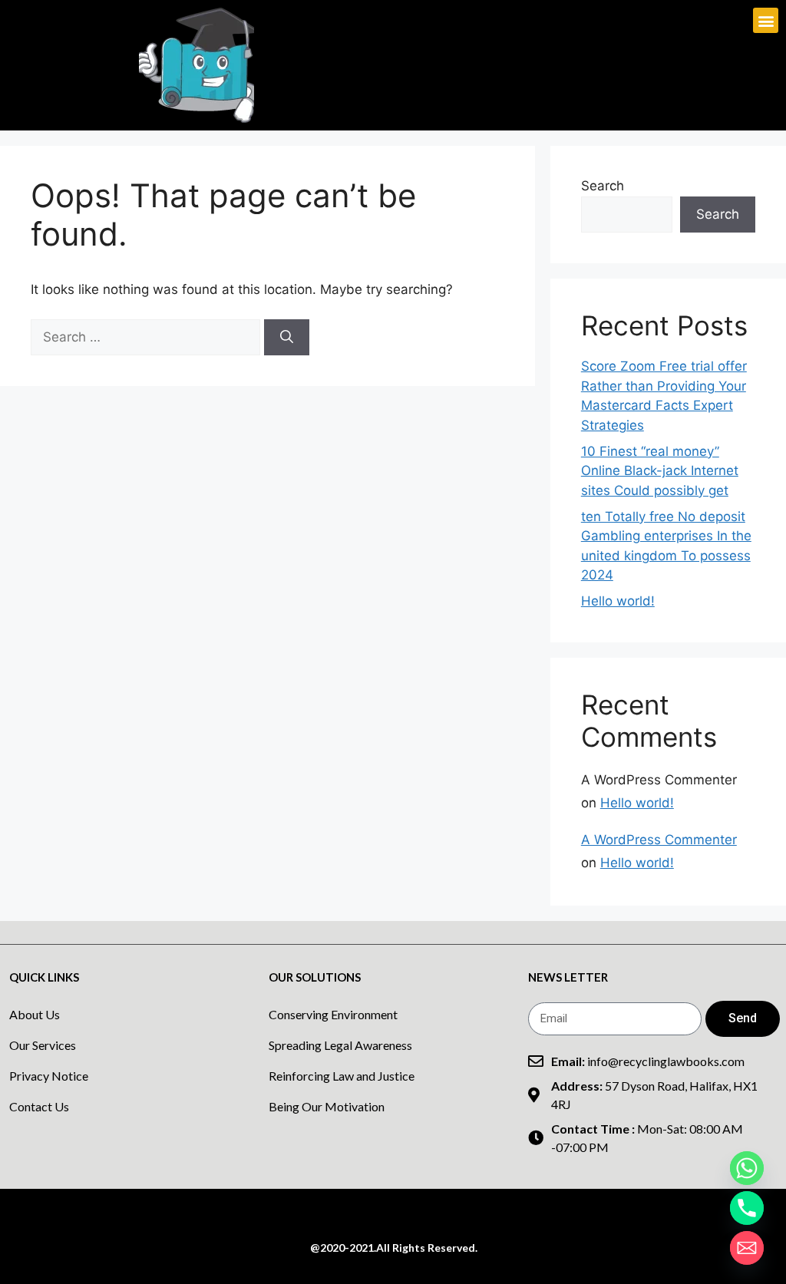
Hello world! (618, 601)
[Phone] (747, 1208)
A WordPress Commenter (659, 839)
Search (602, 185)
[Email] (747, 1248)
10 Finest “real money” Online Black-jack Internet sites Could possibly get (659, 471)
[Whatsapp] (747, 1168)
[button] (765, 20)
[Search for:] (147, 337)
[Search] (286, 337)
